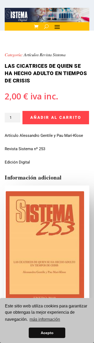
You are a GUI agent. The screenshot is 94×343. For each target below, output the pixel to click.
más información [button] (45, 319)
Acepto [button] (47, 333)
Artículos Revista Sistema (45, 54)
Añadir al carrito (55, 117)
